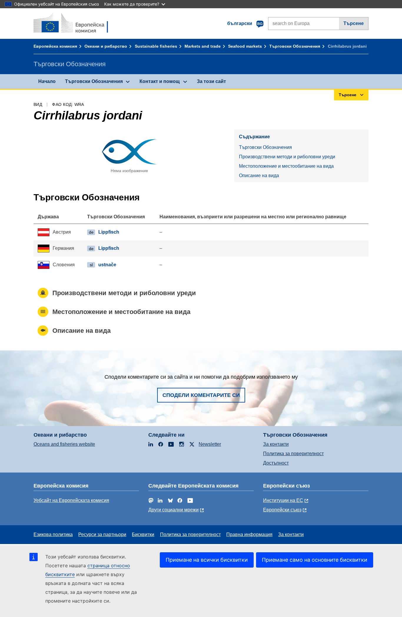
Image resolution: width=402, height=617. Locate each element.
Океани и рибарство (105, 46)
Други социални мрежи (173, 509)
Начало (47, 81)
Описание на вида (259, 175)
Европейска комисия (55, 46)
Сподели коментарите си (201, 395)
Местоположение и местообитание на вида (286, 166)
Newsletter (210, 444)
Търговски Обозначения (294, 46)
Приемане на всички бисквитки (207, 560)
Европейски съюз (282, 509)
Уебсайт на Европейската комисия (71, 500)
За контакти (276, 444)
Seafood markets (245, 46)
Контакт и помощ (159, 81)
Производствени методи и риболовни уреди (287, 156)
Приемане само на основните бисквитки (314, 560)
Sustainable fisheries (156, 46)
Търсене (353, 23)
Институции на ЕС (283, 500)
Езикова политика (53, 534)
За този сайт (211, 81)
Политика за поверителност (293, 453)
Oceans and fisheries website (64, 444)
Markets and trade (203, 46)
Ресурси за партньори (102, 534)
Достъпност (276, 462)
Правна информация (249, 534)
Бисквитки (143, 534)
